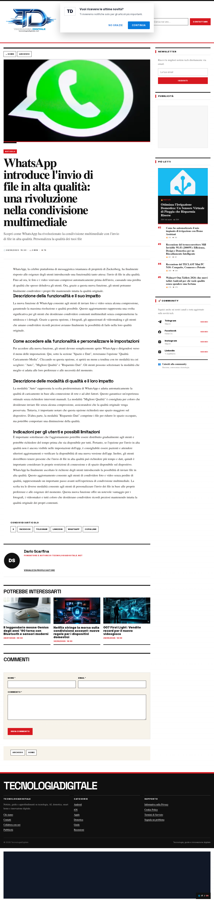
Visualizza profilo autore (39, 570)
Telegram (41, 529)
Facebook (25, 529)
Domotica (78, 819)
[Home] (31, 21)
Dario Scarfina (36, 551)
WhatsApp (73, 529)
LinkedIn (58, 529)
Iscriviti (183, 81)
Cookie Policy (151, 809)
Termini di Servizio (153, 814)
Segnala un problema (154, 819)
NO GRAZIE (116, 25)
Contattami (200, 22)
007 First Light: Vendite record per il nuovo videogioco (122, 630)
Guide (77, 824)
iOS (76, 809)
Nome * (12, 678)
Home (31, 752)
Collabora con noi (12, 824)
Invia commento (20, 731)
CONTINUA (139, 25)
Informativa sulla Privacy (156, 804)
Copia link (90, 529)
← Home (10, 54)
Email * (82, 678)
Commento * (15, 692)
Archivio (24, 54)
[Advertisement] (185, 127)
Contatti (7, 819)
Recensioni (79, 829)
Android (78, 804)
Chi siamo (8, 814)
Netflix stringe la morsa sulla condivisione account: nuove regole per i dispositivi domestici (76, 632)
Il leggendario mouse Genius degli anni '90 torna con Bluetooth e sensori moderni (26, 630)
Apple (77, 814)
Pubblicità (8, 829)
